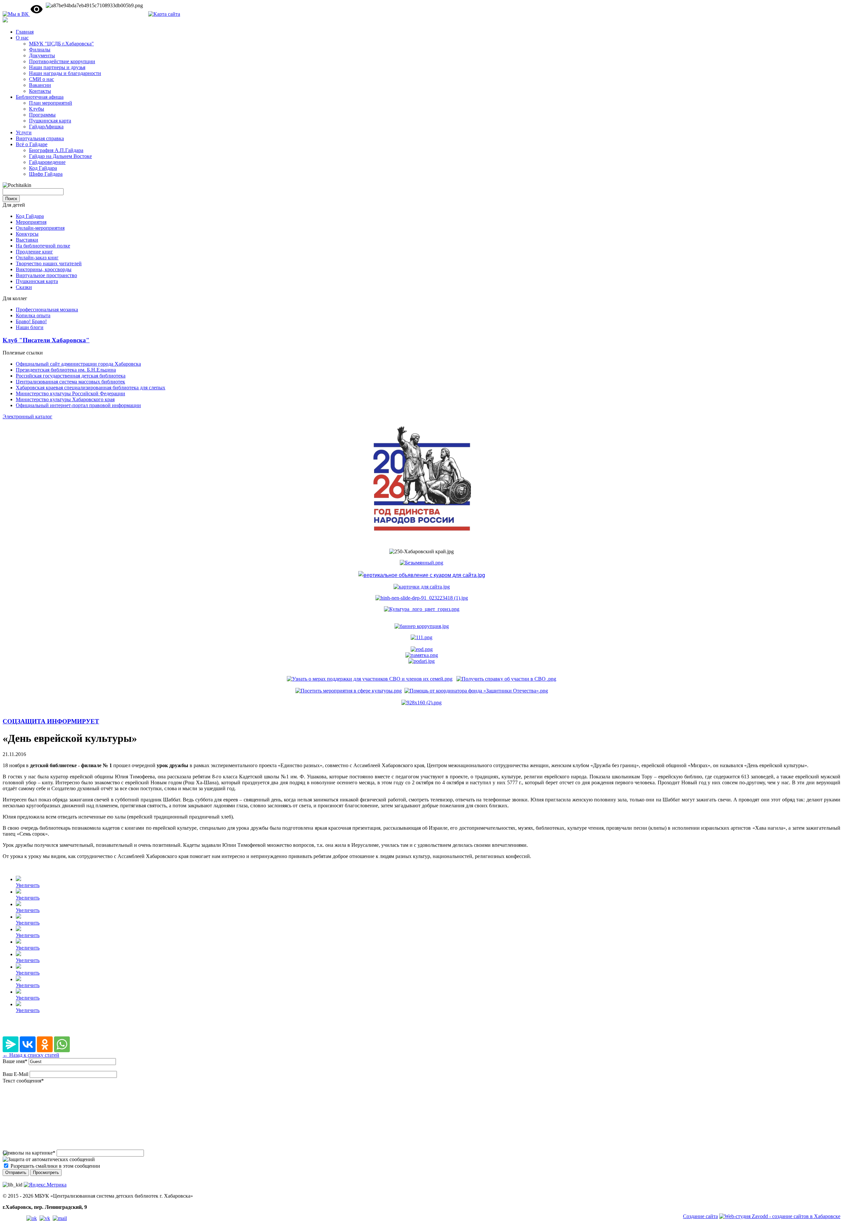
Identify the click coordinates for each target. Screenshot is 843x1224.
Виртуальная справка (40, 138)
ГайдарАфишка (46, 126)
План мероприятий (50, 103)
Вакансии (40, 85)
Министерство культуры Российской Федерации (70, 393)
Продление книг (34, 251)
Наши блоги (29, 327)
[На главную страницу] (5, 20)
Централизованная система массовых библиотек (70, 381)
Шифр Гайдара (46, 174)
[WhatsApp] (62, 1044)
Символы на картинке (29, 1153)
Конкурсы (27, 234)
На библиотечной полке (43, 245)
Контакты (40, 91)
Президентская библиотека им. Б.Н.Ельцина (66, 370)
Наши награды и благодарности (65, 73)
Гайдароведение (47, 162)
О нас (22, 37)
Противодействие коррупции (62, 61)
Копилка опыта (33, 315)
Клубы (36, 109)
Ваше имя (15, 1061)
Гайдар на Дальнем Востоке (60, 156)
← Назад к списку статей (31, 1055)
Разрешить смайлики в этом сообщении (55, 1166)
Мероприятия (31, 222)
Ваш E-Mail (15, 1074)
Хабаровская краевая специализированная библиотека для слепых (90, 387)
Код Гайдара (43, 168)
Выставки (27, 240)
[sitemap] (164, 14)
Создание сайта (700, 1216)
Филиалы (39, 49)
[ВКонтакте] (28, 1044)
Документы (42, 55)
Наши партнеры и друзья (57, 67)
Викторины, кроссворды (43, 269)
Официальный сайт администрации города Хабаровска (78, 364)
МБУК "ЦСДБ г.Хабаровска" (61, 43)
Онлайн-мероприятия (40, 228)
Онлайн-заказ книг (37, 257)
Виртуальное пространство (46, 275)
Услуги (24, 132)
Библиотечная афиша (40, 97)
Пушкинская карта (50, 120)
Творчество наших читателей (49, 263)
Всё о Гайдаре (31, 144)
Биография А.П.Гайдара (56, 150)
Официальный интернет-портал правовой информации (78, 405)
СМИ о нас (41, 79)
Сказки (24, 287)
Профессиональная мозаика (47, 309)
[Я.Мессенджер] (10, 1044)
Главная (25, 32)
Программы (42, 114)
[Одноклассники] (45, 1044)
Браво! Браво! (31, 321)
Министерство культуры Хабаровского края (65, 399)
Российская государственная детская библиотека (70, 375)
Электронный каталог (27, 416)
